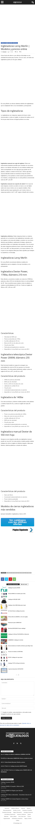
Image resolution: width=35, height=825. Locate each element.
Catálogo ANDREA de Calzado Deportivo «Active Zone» (14, 799)
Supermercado (7, 818)
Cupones (23, 808)
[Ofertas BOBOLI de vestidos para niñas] (4, 595)
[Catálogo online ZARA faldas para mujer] (4, 606)
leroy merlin (28, 572)
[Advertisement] (17, 22)
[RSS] (17, 743)
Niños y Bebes (13, 816)
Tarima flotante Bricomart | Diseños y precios (15, 762)
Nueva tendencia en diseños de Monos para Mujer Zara (20, 645)
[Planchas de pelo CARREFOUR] (4, 624)
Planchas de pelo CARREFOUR (14, 622)
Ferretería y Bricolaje (12, 43)
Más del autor (24, 584)
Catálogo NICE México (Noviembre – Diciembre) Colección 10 (16, 794)
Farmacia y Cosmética (27, 810)
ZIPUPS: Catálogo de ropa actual (15, 657)
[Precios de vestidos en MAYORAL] (4, 653)
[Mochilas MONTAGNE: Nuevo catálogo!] (4, 630)
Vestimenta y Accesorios (17, 818)
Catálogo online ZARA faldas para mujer (17, 605)
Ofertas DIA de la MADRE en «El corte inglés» (18, 616)
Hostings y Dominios (28, 812)
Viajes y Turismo (28, 818)
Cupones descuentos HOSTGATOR (15, 669)
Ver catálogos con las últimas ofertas (17, 522)
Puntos (29, 816)
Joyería (29, 814)
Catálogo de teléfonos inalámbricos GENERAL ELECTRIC (17, 754)
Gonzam (4, 51)
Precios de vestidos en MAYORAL (15, 651)
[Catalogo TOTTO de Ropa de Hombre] (4, 664)
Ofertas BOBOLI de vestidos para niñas (16, 593)
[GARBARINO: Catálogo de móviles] (4, 641)
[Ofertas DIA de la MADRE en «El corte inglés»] (4, 618)
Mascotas (6, 816)
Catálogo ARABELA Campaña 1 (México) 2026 (12, 786)
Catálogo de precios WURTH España (19, 766)
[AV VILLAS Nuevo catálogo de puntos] (4, 612)
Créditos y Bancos (15, 808)
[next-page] (18, 675)
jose (2, 754)
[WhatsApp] (14, 579)
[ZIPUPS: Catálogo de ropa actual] (4, 659)
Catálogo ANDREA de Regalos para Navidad (12, 790)
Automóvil (7, 808)
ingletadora (21, 572)
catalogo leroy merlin (12, 572)
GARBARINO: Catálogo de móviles (15, 640)
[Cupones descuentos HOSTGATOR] (4, 670)
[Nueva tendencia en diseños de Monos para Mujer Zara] (4, 647)
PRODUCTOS (3, 43)
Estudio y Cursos (16, 810)
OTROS (17, 820)
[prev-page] (16, 675)
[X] (6, 579)
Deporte (28, 808)
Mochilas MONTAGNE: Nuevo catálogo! (16, 628)
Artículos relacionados (13, 584)
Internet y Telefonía (21, 814)
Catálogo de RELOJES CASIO (14, 599)
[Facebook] (2, 579)
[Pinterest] (10, 579)
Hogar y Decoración (17, 812)
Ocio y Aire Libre (22, 816)
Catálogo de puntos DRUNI (14, 587)
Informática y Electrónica (9, 814)
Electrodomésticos (7, 810)
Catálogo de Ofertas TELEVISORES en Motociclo (18, 634)
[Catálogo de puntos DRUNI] (4, 589)
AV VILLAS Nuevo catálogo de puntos (16, 611)
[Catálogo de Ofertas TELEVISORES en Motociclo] (4, 635)
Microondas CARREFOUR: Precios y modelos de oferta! (20, 758)
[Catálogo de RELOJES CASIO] (4, 601)
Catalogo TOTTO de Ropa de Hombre (16, 663)
